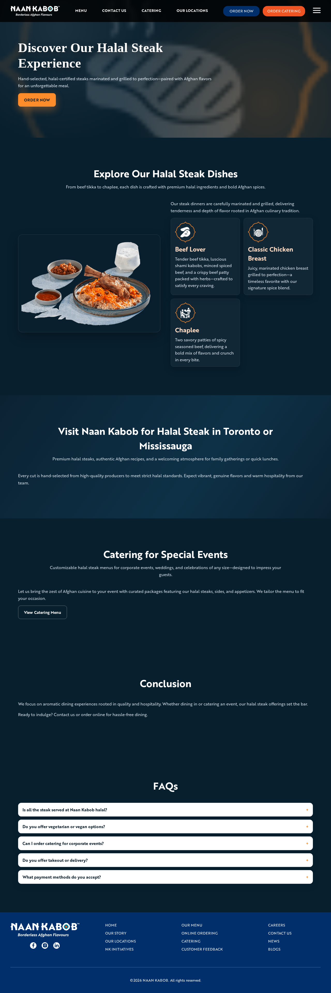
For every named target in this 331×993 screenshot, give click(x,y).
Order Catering (283, 11)
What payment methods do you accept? (61, 877)
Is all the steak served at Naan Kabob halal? (64, 810)
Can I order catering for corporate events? (63, 843)
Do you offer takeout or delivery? (55, 860)
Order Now (241, 11)
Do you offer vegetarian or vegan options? (63, 826)
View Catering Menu (42, 612)
